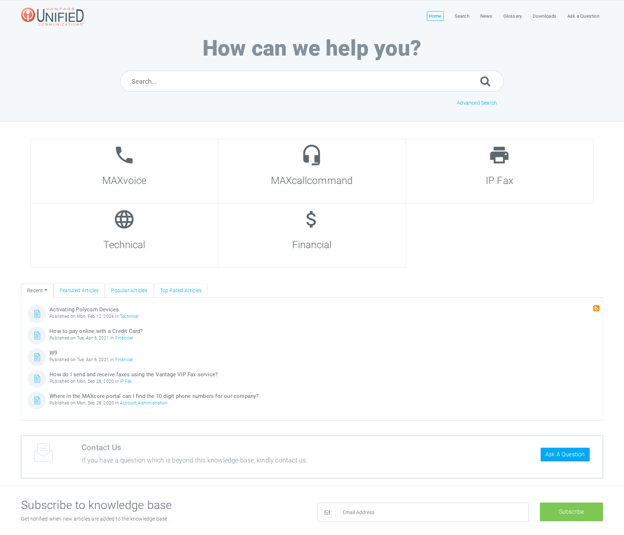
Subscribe (571, 511)
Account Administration (144, 402)
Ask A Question (565, 454)
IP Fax (500, 181)
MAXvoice (124, 181)
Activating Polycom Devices (84, 309)
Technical (124, 245)
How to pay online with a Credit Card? (96, 331)
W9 (53, 353)
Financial (312, 245)
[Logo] (53, 16)
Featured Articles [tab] (79, 290)
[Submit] (485, 81)
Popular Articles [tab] (129, 290)
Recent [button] (35, 290)
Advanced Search (477, 103)
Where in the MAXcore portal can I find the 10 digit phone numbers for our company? (154, 396)
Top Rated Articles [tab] (181, 290)
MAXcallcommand (312, 181)
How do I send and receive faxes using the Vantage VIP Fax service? (133, 374)
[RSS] (597, 308)
